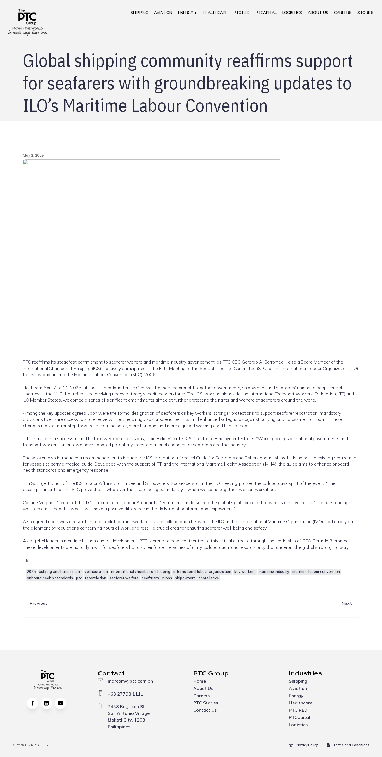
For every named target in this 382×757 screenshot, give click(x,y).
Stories (365, 12)
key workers (245, 571)
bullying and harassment (60, 571)
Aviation (163, 12)
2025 (31, 571)
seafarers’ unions (157, 578)
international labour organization (202, 571)
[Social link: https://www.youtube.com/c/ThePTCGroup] (62, 703)
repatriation (95, 578)
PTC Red (242, 12)
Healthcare (215, 12)
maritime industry (274, 571)
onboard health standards (50, 578)
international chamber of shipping (140, 571)
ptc (79, 578)
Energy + (187, 12)
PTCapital (266, 12)
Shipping (139, 12)
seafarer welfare (124, 578)
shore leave (209, 578)
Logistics (292, 12)
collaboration (96, 571)
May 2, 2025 (33, 155)
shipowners (185, 578)
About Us (318, 12)
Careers (343, 12)
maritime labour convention (316, 571)
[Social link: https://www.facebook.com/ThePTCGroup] (34, 703)
